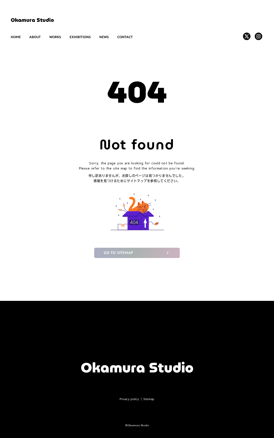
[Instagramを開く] (258, 36)
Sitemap (148, 399)
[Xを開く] (247, 36)
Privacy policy (129, 399)
